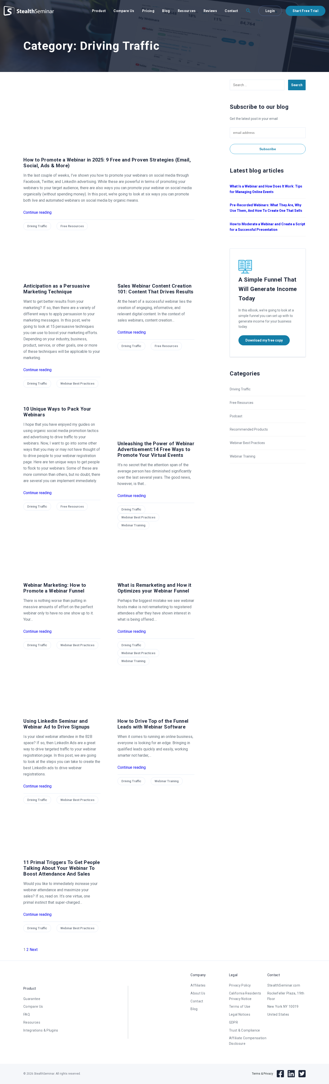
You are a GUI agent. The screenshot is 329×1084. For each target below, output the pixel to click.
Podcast (236, 416)
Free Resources (72, 226)
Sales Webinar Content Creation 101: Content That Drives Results (156, 289)
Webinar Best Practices (77, 383)
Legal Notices (239, 1014)
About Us (198, 993)
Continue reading (37, 212)
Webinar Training (133, 525)
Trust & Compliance (244, 1030)
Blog (166, 11)
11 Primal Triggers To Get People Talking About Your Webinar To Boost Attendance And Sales (61, 868)
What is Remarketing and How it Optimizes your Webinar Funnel (154, 588)
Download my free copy (264, 340)
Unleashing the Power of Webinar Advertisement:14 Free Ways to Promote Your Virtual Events (156, 449)
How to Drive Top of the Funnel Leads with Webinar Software (153, 724)
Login (270, 11)
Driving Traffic (37, 226)
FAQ (26, 1014)
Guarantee (31, 999)
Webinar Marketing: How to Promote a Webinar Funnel (54, 588)
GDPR (233, 1022)
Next (34, 949)
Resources (187, 11)
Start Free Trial (305, 11)
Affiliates (198, 985)
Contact (231, 11)
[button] (248, 10)
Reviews (210, 11)
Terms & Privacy (262, 1073)
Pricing (148, 11)
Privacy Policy (240, 985)
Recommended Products (249, 429)
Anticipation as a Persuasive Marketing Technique (56, 289)
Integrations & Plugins (40, 1030)
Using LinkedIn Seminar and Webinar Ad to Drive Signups (56, 724)
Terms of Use (239, 1006)
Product (99, 11)
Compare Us (123, 11)
